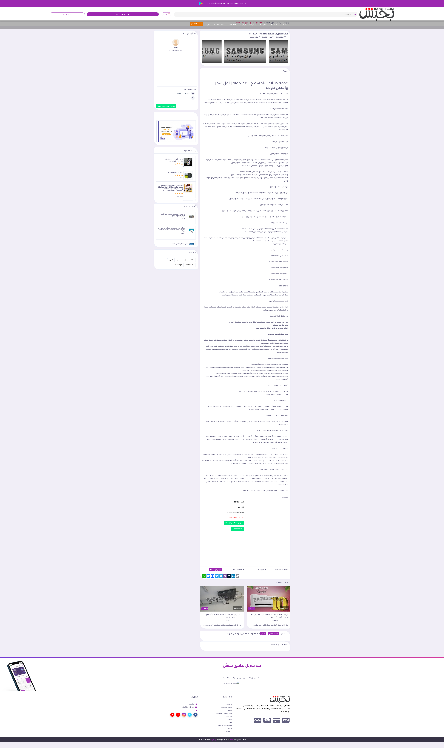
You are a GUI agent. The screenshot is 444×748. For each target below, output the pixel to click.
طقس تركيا (232, 24)
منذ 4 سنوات (254, 37)
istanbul (191, 704)
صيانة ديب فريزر (276, 237)
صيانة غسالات (256, 391)
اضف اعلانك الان (121, 14)
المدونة (264, 24)
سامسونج (178, 260)
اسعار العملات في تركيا (248, 24)
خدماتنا (230, 710)
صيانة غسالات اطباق (219, 439)
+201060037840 (237, 528)
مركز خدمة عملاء (211, 376)
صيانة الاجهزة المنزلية (281, 123)
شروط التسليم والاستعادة (224, 713)
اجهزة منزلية (280, 37)
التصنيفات (275, 24)
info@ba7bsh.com (188, 707)
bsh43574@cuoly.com (183, 93)
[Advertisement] (245, 548)
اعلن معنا (230, 716)
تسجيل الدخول (67, 14)
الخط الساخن (270, 322)
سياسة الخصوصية (227, 707)
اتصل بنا (207, 24)
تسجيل (263, 633)
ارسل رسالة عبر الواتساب (233, 522)
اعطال (186, 260)
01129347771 (189, 264)
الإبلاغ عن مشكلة (215, 569)
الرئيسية (285, 24)
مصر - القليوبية (267, 37)
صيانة (192, 260)
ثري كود (214, 739)
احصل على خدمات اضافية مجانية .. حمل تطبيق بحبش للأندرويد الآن (226, 3)
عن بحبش (230, 704)
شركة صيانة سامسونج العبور (279, 186)
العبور (171, 260)
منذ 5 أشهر (282, 617)
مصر (166, 14)
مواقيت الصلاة (219, 24)
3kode (231, 739)
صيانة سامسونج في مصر (280, 141)
